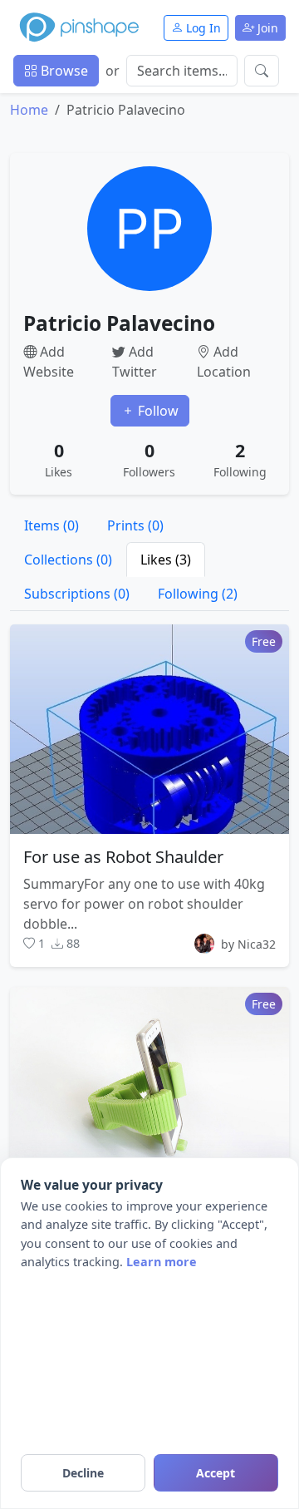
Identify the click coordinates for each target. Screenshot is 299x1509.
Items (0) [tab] (51, 525)
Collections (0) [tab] (68, 559)
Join (266, 28)
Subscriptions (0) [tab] (77, 593)
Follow (157, 411)
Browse (62, 71)
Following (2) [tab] (198, 593)
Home (29, 110)
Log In (202, 28)
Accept (215, 1473)
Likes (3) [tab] (165, 559)
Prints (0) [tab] (135, 525)
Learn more (161, 1262)
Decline (83, 1473)
